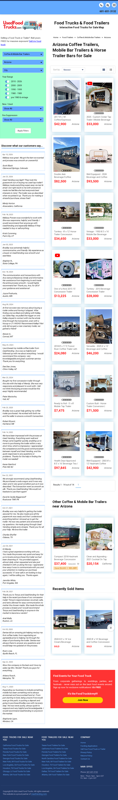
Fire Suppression (9, 115)
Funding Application (89, 746)
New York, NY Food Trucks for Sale (17, 762)
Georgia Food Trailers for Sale (54, 755)
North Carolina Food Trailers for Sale (57, 758)
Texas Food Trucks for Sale (14, 749)
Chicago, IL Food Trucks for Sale (16, 771)
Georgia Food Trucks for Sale (15, 758)
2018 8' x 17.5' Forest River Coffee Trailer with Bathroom (65, 349)
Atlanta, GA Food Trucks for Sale (16, 775)
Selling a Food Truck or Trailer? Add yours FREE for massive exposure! (21, 41)
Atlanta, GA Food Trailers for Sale (55, 775)
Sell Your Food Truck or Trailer (93, 749)
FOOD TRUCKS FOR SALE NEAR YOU (18, 738)
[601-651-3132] (101, 5)
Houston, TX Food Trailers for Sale (56, 765)
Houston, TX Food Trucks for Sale (17, 768)
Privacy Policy (86, 752)
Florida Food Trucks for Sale (14, 752)
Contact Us (85, 759)
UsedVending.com (39, 794)
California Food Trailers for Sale (55, 749)
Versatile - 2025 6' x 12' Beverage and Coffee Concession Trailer (97, 349)
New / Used (7, 104)
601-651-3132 (92, 772)
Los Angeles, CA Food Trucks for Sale (19, 765)
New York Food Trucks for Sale (16, 755)
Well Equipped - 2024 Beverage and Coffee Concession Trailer (96, 177)
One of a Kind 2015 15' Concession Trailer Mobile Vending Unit (65, 292)
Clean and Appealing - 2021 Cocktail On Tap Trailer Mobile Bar (96, 559)
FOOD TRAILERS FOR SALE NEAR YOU (57, 738)
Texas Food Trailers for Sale (53, 745)
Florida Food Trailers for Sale (54, 752)
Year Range (7, 77)
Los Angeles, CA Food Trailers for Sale (58, 768)
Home (83, 743)
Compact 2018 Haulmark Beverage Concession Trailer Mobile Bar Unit (66, 559)
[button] (76, 97)
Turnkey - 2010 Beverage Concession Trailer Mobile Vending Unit (98, 292)
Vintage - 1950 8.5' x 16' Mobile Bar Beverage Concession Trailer (97, 234)
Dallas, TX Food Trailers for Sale (55, 771)
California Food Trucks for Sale (16, 745)
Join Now (83, 700)
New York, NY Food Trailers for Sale (56, 762)
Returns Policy (86, 756)
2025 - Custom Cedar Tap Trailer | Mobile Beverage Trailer (98, 120)
